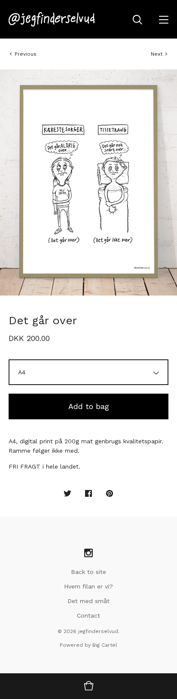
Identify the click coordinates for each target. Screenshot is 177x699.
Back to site (88, 571)
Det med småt (88, 600)
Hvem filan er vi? (88, 586)
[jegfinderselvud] (52, 19)
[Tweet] (67, 493)
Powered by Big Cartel (88, 645)
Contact (88, 615)
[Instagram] (88, 553)
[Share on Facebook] (88, 493)
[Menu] (163, 19)
